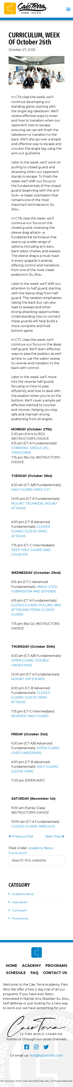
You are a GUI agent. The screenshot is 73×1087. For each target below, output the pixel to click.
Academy (31, 966)
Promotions (20, 918)
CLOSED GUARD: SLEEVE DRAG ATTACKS (30, 531)
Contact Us (55, 973)
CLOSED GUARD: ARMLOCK (33, 826)
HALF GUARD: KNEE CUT (30, 489)
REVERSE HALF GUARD (29, 716)
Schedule (16, 973)
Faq (34, 973)
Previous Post (22, 836)
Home (11, 966)
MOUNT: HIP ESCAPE (28, 679)
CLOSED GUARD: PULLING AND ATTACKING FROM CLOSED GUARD (36, 609)
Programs (56, 966)
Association (19, 902)
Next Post (54, 836)
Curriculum (18, 853)
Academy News (40, 848)
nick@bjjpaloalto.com (46, 1055)
